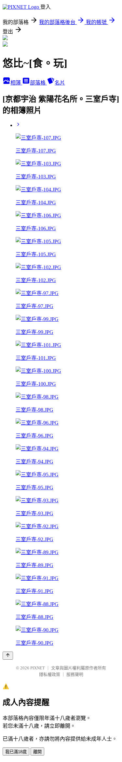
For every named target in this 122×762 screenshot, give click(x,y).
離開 (37, 751)
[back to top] (8, 656)
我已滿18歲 (16, 751)
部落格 (38, 82)
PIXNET (37, 667)
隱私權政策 (49, 674)
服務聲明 (74, 674)
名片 (60, 82)
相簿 (16, 82)
